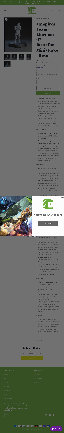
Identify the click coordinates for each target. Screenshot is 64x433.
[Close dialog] (62, 197)
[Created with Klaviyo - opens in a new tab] (32, 236)
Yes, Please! (48, 223)
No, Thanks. (48, 229)
